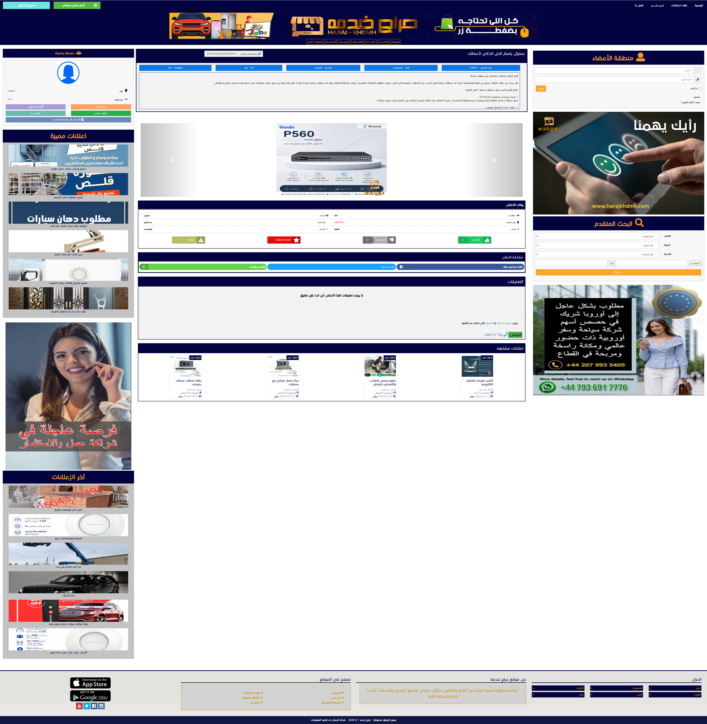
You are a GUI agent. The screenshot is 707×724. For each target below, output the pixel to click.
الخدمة (667, 254)
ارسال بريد (35, 113)
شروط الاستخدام (331, 702)
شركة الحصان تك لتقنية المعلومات (328, 719)
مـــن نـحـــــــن (657, 5)
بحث (620, 272)
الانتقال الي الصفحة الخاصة (67, 119)
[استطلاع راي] (618, 163)
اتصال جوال (34, 106)
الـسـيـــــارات (343, 41)
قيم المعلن (101, 106)
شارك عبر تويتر (388, 266)
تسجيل (696, 97)
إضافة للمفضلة (283, 239)
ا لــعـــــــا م (371, 41)
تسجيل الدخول (26, 5)
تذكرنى (694, 88)
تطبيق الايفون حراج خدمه (90, 682)
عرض (471, 396)
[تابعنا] (101, 706)
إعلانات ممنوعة (251, 698)
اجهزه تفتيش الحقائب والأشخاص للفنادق (383, 382)
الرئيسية (699, 5)
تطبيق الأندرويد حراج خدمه (90, 695)
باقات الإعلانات (679, 5)
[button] (169, 160)
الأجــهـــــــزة (330, 41)
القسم (667, 236)
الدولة (667, 245)
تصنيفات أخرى (315, 41)
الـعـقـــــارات (357, 41)
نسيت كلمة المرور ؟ (690, 102)
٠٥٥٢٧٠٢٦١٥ (338, 222)
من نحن (336, 698)
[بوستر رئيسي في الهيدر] (353, 26)
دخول (541, 88)
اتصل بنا (639, 5)
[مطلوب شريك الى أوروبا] (618, 340)
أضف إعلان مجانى (73, 5)
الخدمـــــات (384, 41)
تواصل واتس (101, 113)
